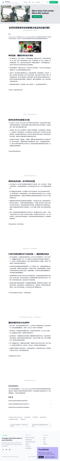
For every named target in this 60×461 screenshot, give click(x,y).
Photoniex (28, 446)
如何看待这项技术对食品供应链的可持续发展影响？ (19, 407)
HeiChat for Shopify (30, 437)
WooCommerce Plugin (30, 441)
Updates (38, 2)
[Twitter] (3, 449)
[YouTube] (6, 449)
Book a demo (53, 2)
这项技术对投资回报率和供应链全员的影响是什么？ (19, 404)
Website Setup (29, 439)
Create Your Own (37, 16)
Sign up (41, 457)
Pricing (25, 2)
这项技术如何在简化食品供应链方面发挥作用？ (18, 400)
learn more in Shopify (50, 457)
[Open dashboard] (47, 2)
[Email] (9, 449)
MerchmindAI (28, 448)
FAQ (30, 2)
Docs (33, 2)
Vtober (27, 444)
